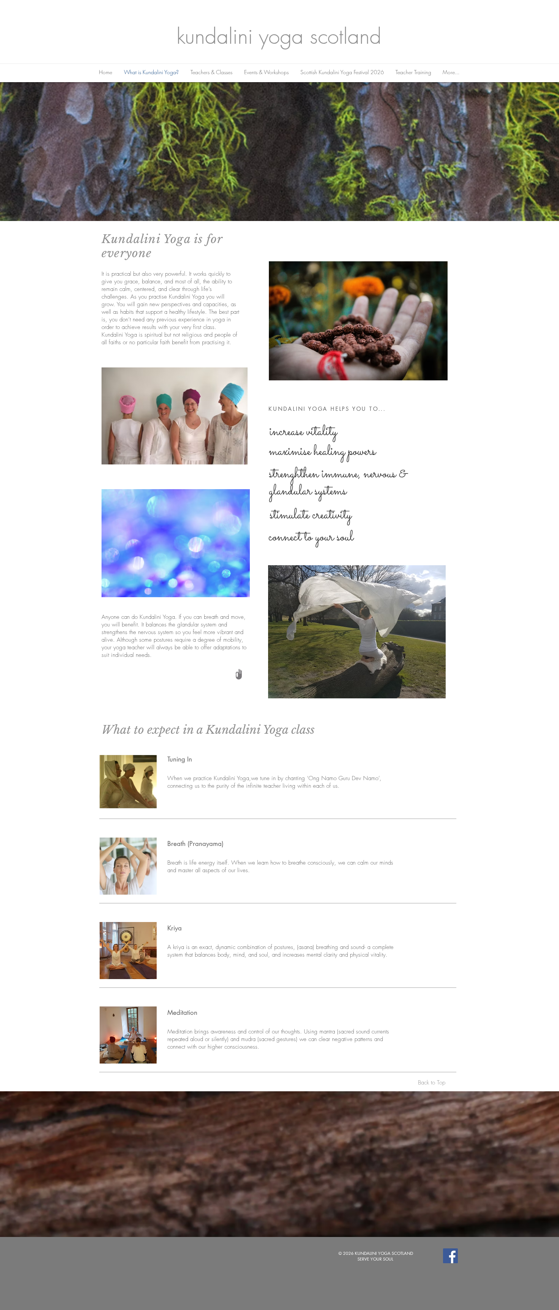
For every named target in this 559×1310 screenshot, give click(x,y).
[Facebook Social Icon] (450, 1255)
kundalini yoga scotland (278, 36)
